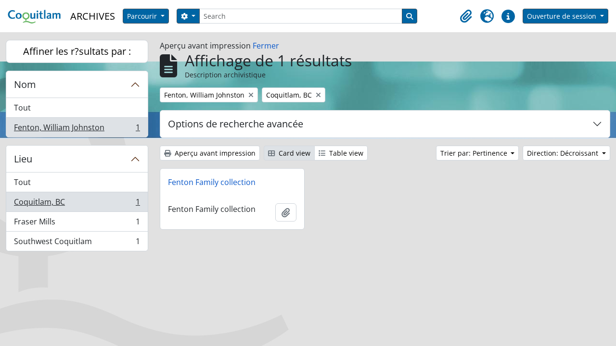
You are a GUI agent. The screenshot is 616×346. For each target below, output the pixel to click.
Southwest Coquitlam (76, 243)
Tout (22, 107)
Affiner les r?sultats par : (77, 51)
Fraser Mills (76, 224)
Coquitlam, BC (76, 204)
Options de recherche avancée (235, 123)
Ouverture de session (562, 16)
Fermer (266, 45)
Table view (345, 153)
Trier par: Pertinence (474, 153)
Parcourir (143, 16)
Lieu (23, 158)
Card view (293, 153)
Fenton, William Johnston (76, 129)
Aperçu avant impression (214, 153)
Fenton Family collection (212, 182)
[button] (465, 16)
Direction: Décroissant (563, 153)
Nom (25, 84)
